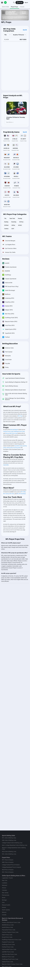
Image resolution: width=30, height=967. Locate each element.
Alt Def (20, 225)
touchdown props (18, 445)
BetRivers (7, 294)
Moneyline (8, 355)
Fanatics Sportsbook (10, 267)
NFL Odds (23, 491)
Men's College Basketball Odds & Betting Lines (14, 845)
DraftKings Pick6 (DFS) (11, 317)
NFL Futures (6, 493)
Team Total (12, 218)
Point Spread (8, 351)
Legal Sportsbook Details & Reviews (15, 378)
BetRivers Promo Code (8, 956)
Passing (20, 218)
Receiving (13, 221)
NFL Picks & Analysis (7, 860)
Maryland (4, 885)
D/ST (13, 228)
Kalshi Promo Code (7, 934)
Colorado (4, 890)
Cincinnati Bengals (10, 240)
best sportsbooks (14, 429)
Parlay (7, 367)
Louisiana (4, 883)
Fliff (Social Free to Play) (11, 286)
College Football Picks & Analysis (11, 864)
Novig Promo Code (7, 937)
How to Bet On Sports (11, 374)
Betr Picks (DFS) (9, 313)
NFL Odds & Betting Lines (9, 838)
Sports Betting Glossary (11, 386)
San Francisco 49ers (10, 248)
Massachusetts (6, 905)
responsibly (6, 464)
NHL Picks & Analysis (7, 872)
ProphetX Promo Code (8, 942)
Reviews (5, 259)
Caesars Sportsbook (10, 278)
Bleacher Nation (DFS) (11, 321)
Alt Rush (6, 225)
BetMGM (7, 271)
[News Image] (16, 108)
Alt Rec (13, 225)
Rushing (6, 221)
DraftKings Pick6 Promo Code (10, 959)
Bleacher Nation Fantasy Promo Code (12, 964)
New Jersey (5, 892)
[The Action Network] (5, 2)
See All (25, 30)
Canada (4, 914)
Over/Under (8, 359)
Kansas (4, 907)
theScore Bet (8, 282)
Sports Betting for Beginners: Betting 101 (16, 382)
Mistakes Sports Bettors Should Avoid (15, 390)
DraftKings (8, 275)
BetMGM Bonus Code (8, 925)
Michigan (4, 900)
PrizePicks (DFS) (9, 302)
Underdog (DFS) (9, 298)
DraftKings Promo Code (19, 431)
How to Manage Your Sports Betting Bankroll (15, 398)
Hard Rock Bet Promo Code (9, 954)
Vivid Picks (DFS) (9, 325)
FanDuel (7, 337)
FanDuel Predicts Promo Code (10, 932)
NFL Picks (11, 493)
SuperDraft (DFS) (10, 333)
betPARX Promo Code (8, 952)
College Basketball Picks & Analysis (11, 867)
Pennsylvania (5, 895)
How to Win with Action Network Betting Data (16, 394)
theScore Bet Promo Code (11, 433)
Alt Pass (21, 221)
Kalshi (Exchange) (10, 290)
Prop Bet (7, 363)
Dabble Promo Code (7, 961)
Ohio (3, 902)
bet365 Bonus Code (7, 927)
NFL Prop (20, 416)
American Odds (9, 348)
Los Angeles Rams (10, 244)
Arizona (4, 887)
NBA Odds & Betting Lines (9, 840)
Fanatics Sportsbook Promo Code (11, 922)
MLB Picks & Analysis (7, 869)
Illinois (3, 897)
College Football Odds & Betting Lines (12, 842)
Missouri (4, 912)
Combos (6, 228)
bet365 (7, 263)
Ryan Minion (9, 122)
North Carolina (6, 909)
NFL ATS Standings (21, 493)
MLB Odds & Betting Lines (9, 851)
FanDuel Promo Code (8, 431)
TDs (5, 218)
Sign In (26, 2)
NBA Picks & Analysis (7, 862)
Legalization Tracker (7, 878)
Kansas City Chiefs (10, 252)
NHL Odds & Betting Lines (9, 854)
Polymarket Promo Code (8, 929)
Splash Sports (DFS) (10, 329)
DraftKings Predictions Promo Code (11, 939)
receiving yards (16, 447)
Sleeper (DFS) (9, 310)
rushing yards (9, 447)
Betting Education (10, 344)
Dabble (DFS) (8, 306)
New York (4, 880)
